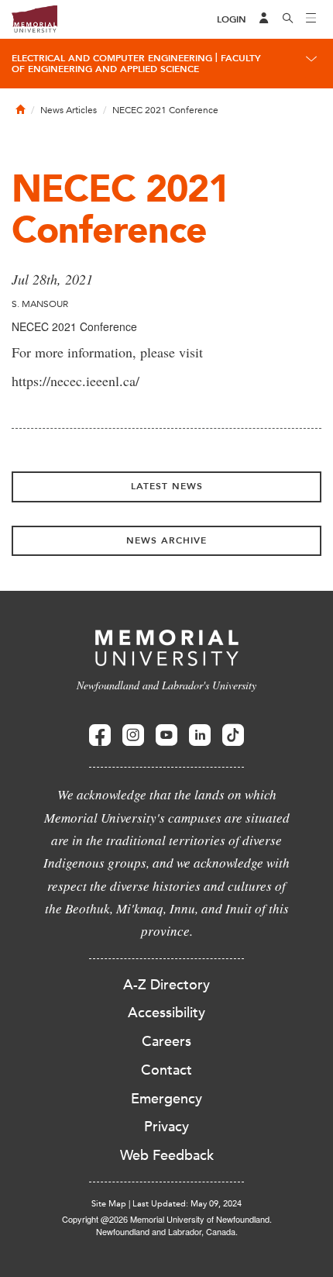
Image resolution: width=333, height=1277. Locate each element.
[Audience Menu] (264, 19)
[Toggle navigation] (311, 19)
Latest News (167, 486)
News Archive (166, 540)
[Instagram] (133, 735)
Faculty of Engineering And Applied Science (136, 63)
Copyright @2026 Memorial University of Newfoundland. (167, 1219)
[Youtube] (166, 735)
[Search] (288, 19)
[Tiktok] (233, 735)
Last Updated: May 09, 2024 (187, 1204)
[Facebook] (100, 735)
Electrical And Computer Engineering (112, 58)
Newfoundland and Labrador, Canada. (167, 1231)
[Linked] (200, 735)
